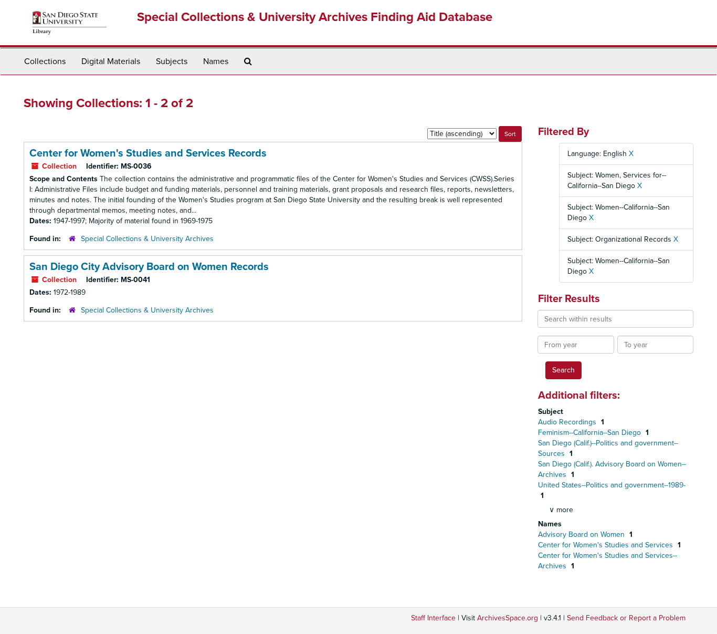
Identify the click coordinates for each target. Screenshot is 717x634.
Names (215, 61)
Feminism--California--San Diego (590, 432)
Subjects (171, 61)
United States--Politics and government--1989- (612, 485)
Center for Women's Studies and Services (606, 545)
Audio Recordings (568, 422)
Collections (45, 61)
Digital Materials (110, 61)
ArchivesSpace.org (507, 618)
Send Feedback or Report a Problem (626, 618)
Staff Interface (433, 618)
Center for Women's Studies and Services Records (148, 153)
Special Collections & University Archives (147, 238)
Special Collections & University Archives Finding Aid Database (314, 17)
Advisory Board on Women (582, 534)
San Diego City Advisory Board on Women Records (149, 267)
